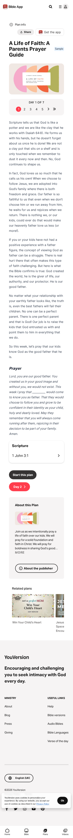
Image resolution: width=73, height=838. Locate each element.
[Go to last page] (54, 109)
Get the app (52, 32)
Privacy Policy (42, 803)
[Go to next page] (48, 109)
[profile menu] (63, 6)
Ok (62, 800)
